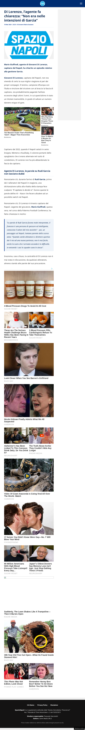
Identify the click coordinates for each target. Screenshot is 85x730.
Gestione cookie (79, 728)
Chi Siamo (30, 705)
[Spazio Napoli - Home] (42, 3)
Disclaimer (54, 705)
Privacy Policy (42, 705)
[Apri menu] (81, 3)
